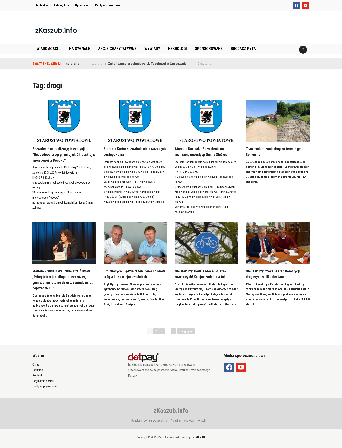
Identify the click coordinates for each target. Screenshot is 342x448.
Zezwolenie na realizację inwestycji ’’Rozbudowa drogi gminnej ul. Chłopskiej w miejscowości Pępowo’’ (63, 154)
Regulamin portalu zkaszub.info (149, 420)
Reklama (37, 370)
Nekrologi (177, 48)
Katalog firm (61, 5)
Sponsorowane (209, 48)
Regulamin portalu (43, 381)
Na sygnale (79, 48)
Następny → (186, 331)
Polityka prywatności (108, 5)
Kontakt (40, 5)
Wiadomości (47, 48)
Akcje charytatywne (117, 48)
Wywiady (152, 48)
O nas (35, 364)
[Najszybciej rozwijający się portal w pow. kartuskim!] (56, 30)
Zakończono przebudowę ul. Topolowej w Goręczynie (139, 64)
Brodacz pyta (243, 48)
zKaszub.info (171, 410)
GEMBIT (200, 437)
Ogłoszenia (82, 5)
